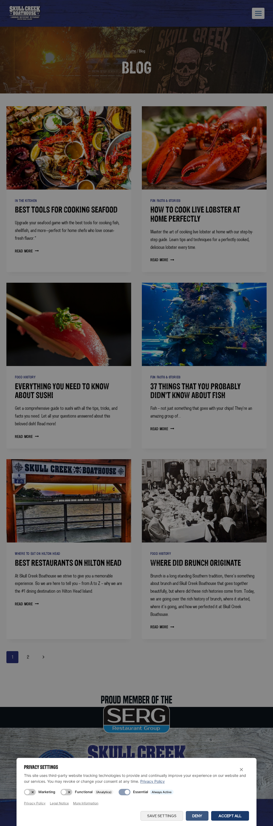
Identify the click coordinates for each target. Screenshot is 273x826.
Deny (197, 815)
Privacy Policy (152, 781)
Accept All (230, 815)
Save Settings (161, 815)
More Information (85, 803)
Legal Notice (59, 803)
